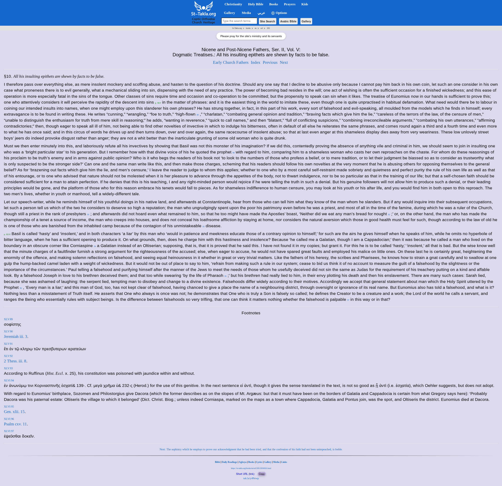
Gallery (306, 21)
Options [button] (281, 13)
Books (251, 462)
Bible (217, 462)
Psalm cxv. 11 (15, 424)
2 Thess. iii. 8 (15, 361)
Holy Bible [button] (255, 4)
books (248, 28)
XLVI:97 (9, 431)
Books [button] (273, 4)
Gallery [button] (228, 13)
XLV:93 (8, 368)
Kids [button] (304, 4)
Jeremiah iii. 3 (15, 336)
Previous (270, 62)
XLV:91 (8, 343)
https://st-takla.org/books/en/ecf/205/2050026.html (251, 468)
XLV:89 (8, 319)
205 (268, 28)
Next (284, 62)
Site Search (267, 21)
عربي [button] (261, 13)
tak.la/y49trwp (251, 478)
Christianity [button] (233, 4)
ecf (262, 28)
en (255, 28)
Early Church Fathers (230, 62)
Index (255, 62)
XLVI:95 (9, 406)
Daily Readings (229, 462)
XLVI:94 (9, 380)
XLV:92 (8, 356)
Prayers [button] (290, 4)
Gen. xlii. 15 (14, 411)
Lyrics (259, 462)
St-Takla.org (237, 28)
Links (284, 462)
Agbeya (242, 462)
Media (276, 462)
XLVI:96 (9, 419)
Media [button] (246, 13)
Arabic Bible (288, 21)
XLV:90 (8, 331)
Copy (262, 474)
